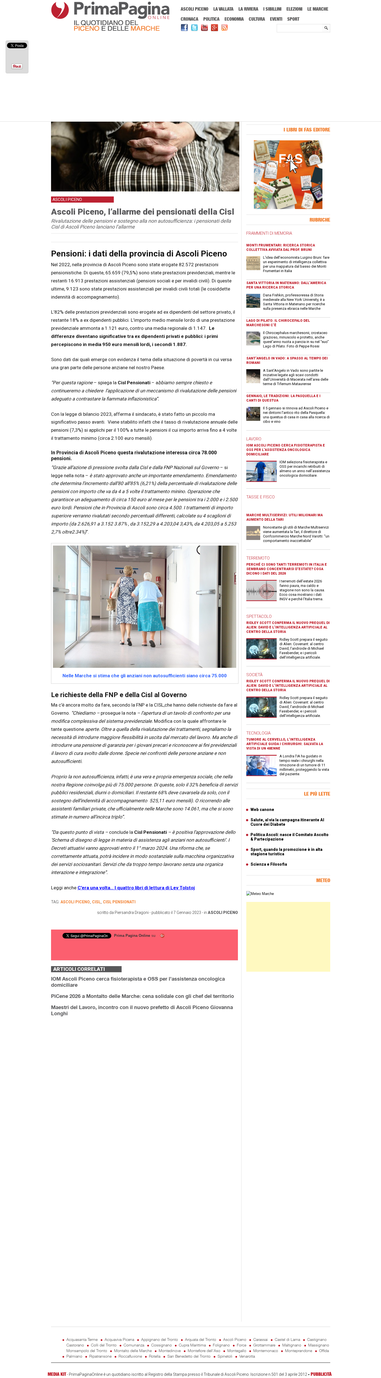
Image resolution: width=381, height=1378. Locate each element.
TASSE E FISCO (260, 497)
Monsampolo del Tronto (86, 1350)
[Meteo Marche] (260, 894)
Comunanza (134, 1345)
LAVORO (253, 438)
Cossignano (161, 1345)
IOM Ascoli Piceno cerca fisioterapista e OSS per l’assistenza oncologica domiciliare (285, 449)
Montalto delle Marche (133, 1350)
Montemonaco (265, 1350)
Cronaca (189, 19)
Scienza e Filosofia (268, 864)
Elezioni (294, 9)
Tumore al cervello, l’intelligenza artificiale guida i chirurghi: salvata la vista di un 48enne (284, 744)
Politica (211, 19)
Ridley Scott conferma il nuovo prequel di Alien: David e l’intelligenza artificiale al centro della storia (288, 627)
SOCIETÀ (254, 674)
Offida (324, 1350)
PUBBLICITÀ (321, 1374)
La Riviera (248, 9)
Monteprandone (298, 1350)
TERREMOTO (258, 558)
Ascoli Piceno (194, 9)
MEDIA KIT (57, 1374)
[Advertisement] (190, 77)
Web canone (262, 809)
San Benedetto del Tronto (189, 1356)
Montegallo (236, 1350)
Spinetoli (225, 1356)
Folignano (221, 1345)
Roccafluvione (130, 1356)
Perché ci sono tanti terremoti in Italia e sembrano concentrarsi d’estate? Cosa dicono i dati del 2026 (286, 569)
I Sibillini (272, 9)
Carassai (260, 1339)
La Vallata (223, 9)
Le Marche (317, 9)
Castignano (317, 1339)
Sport (293, 19)
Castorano (75, 1345)
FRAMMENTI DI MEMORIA (269, 233)
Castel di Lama (287, 1339)
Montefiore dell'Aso (204, 1350)
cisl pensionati (119, 902)
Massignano (318, 1345)
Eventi (276, 19)
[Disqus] (144, 1091)
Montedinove (170, 1350)
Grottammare (264, 1345)
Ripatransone (100, 1356)
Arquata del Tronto (200, 1339)
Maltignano (291, 1345)
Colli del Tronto (104, 1345)
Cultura (257, 19)
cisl (96, 902)
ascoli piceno (75, 902)
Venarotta (247, 1356)
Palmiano (74, 1356)
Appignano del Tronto (159, 1339)
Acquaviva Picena (119, 1339)
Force (241, 1345)
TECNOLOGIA (258, 733)
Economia (234, 19)
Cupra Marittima (192, 1345)
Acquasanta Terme (82, 1339)
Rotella (154, 1356)
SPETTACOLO (259, 616)
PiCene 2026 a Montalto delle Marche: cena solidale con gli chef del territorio (142, 996)
